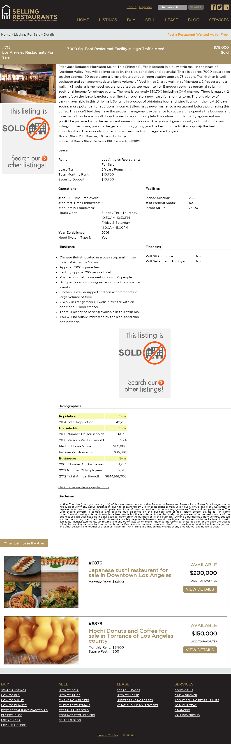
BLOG (193, 20)
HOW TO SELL (69, 690)
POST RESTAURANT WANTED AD (24, 710)
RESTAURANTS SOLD (74, 710)
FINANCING (182, 710)
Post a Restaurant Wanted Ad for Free (197, 34)
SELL (150, 20)
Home (5, 34)
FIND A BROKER (186, 695)
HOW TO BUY (10, 695)
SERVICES (219, 20)
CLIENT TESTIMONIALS (74, 705)
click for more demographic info (83, 487)
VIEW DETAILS (200, 589)
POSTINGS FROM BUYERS (77, 715)
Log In (131, 7)
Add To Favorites (204, 581)
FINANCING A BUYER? (74, 700)
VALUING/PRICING (187, 715)
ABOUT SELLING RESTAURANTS (197, 700)
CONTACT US (184, 690)
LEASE (171, 20)
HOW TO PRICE (69, 695)
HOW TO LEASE (128, 695)
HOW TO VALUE (12, 700)
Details (49, 34)
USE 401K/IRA (11, 720)
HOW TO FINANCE (14, 705)
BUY (131, 20)
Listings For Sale (27, 34)
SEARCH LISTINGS (13, 690)
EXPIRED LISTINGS (14, 724)
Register (145, 7)
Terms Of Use (107, 735)
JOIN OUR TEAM (186, 705)
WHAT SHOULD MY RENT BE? (137, 705)
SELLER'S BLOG (70, 720)
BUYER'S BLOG (11, 715)
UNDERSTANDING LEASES (135, 700)
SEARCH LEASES (128, 690)
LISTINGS (108, 20)
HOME (83, 20)
